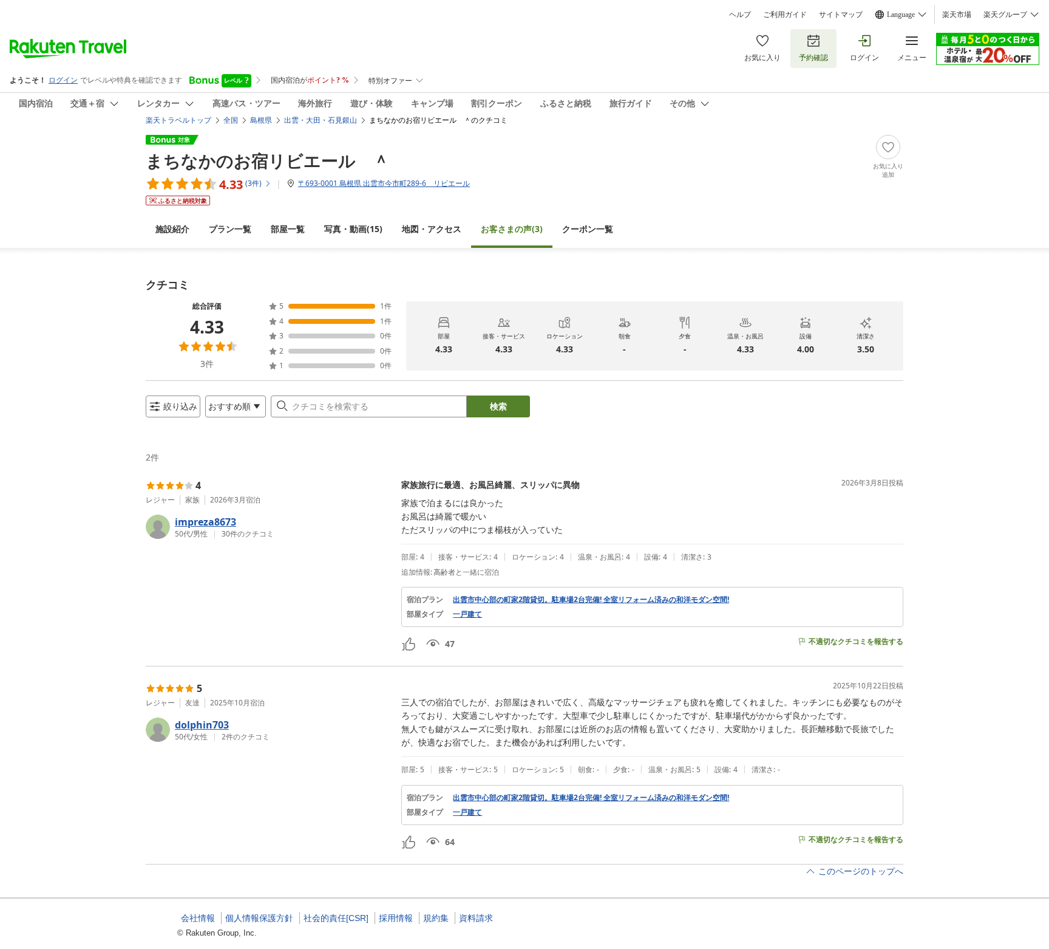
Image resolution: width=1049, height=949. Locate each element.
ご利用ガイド (785, 14)
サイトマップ (841, 14)
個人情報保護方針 (259, 918)
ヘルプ (740, 14)
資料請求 (476, 918)
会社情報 (198, 918)
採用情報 (396, 918)
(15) (353, 229)
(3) (512, 229)
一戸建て (467, 614)
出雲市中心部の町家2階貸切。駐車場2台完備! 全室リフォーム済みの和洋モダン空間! (591, 600)
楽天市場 (956, 14)
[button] (269, 527)
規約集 (436, 918)
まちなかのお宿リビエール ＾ (268, 160)
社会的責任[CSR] (336, 918)
